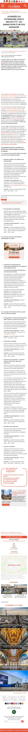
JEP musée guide (19, 576)
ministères (9, 110)
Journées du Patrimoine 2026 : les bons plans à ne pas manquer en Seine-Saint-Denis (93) (14, 688)
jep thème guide (11, 578)
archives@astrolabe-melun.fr (19, 185)
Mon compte (14, 700)
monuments (9, 108)
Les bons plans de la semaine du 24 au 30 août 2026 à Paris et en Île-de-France (12, 202)
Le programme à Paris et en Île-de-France (13, 475)
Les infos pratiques (8, 483)
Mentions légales (13, 699)
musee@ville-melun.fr (10, 334)
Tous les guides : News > (20, 693)
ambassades (10, 112)
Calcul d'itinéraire (14, 549)
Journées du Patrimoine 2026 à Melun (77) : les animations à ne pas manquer (7, 596)
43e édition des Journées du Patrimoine (13, 143)
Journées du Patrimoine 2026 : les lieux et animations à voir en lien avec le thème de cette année (20, 596)
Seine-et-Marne (5, 133)
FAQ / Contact (21, 698)
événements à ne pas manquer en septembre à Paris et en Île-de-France (14, 96)
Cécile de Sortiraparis (8, 51)
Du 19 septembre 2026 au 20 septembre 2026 (14, 541)
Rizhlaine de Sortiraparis (18, 51)
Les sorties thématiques (10, 480)
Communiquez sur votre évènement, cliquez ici (12, 533)
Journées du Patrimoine (9, 94)
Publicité (4, 696)
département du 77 (14, 134)
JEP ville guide (19, 578)
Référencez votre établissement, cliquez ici (11, 532)
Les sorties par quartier (10, 481)
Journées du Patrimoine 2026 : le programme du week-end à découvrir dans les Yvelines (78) (14, 667)
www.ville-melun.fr (14, 553)
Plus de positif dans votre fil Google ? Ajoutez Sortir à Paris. (13, 56)
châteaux (15, 108)
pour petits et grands (15, 118)
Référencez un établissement (10, 698)
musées (3, 108)
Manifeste (5, 699)
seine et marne (13, 575)
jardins (20, 108)
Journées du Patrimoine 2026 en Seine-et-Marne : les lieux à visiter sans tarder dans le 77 (14, 646)
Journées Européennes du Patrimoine (11, 576)
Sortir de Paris (22, 700)
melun (8, 575)
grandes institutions (17, 110)
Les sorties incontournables (11, 478)
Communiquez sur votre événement (16, 696)
